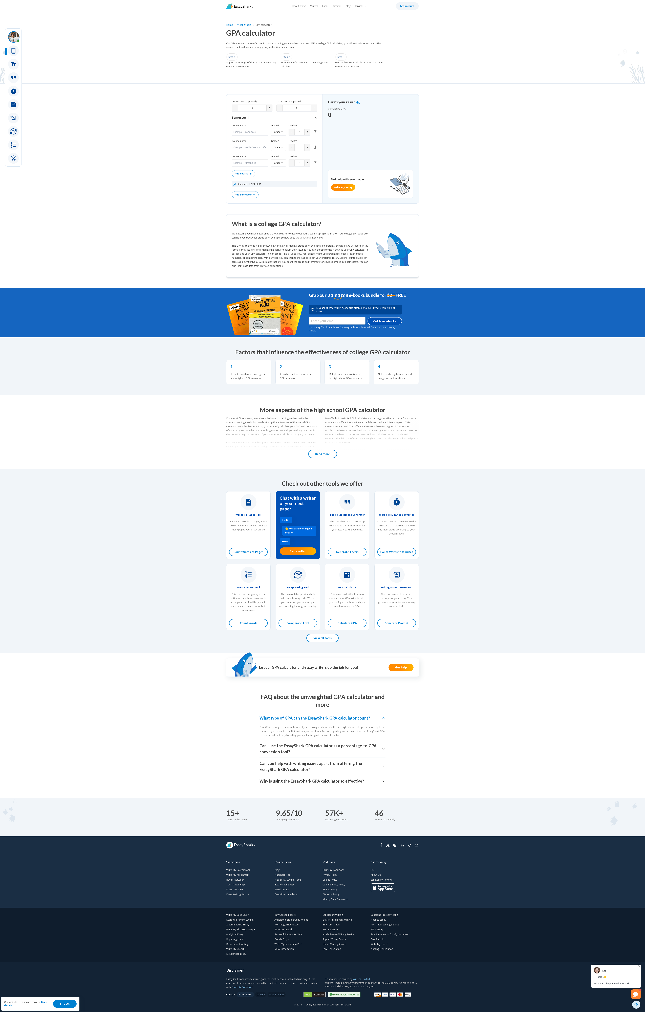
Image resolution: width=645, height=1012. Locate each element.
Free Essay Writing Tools (287, 879)
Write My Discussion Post (288, 944)
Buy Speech (377, 939)
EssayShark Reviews (382, 879)
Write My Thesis (379, 944)
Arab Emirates (276, 994)
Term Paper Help (235, 884)
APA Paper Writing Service (385, 924)
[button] (315, 117)
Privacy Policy (329, 874)
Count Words (248, 623)
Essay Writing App (284, 884)
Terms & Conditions (333, 869)
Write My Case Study (237, 914)
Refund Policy (329, 889)
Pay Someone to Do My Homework (390, 934)
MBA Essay (377, 929)
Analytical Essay (234, 934)
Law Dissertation (331, 948)
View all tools (322, 638)
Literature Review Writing (239, 919)
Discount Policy (330, 894)
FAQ (373, 869)
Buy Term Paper (331, 924)
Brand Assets (281, 889)
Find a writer (298, 551)
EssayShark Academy (285, 894)
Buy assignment (235, 939)
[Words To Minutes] (13, 91)
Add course (241, 173)
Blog (348, 6)
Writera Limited (361, 979)
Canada (261, 994)
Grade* (275, 125)
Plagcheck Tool (282, 874)
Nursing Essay (330, 929)
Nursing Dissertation (382, 948)
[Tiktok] (409, 845)
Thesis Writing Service (334, 944)
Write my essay (343, 187)
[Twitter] (388, 845)
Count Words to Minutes (396, 552)
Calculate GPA (347, 623)
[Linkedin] (402, 845)
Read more (322, 454)
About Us (376, 874)
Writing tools (244, 24)
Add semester (243, 194)
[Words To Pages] (13, 104)
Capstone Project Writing (384, 914)
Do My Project (282, 939)
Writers (314, 6)
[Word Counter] (13, 145)
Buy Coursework (283, 929)
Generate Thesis (347, 552)
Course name (239, 125)
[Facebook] (381, 845)
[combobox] (278, 132)
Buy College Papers (285, 914)
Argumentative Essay (237, 924)
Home (229, 24)
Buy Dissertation (235, 879)
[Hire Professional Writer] (13, 37)
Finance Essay (378, 919)
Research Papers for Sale (288, 934)
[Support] (417, 845)
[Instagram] (395, 845)
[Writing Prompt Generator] (13, 118)
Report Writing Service (334, 939)
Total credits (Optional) (289, 101)
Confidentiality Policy (333, 884)
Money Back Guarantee (335, 899)
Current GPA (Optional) (244, 101)
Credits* (293, 125)
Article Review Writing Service (338, 934)
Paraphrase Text (298, 623)
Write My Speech (235, 948)
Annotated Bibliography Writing (291, 919)
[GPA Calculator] (13, 50)
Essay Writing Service (237, 894)
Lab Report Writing (332, 914)
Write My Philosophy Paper (241, 929)
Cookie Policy (329, 879)
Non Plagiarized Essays (287, 924)
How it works (299, 6)
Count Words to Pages (248, 552)
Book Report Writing (237, 944)
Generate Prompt (396, 623)
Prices (325, 6)
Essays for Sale (234, 889)
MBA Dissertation (284, 948)
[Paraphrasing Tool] (13, 131)
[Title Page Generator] (13, 64)
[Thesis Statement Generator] (13, 77)
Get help (401, 667)
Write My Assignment (237, 874)
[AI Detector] (13, 158)
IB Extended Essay (236, 953)
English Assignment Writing (337, 919)
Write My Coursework (238, 869)
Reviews (337, 6)
